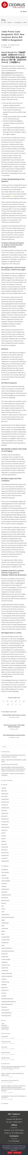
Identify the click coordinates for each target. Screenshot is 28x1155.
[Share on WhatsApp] (20, 704)
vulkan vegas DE (5, 1010)
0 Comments (12, 1038)
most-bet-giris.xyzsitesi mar (7, 951)
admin (5, 45)
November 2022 (5, 821)
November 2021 (5, 855)
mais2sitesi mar (5, 942)
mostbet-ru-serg (5, 982)
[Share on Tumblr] (12, 704)
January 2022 (4, 849)
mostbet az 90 (4, 956)
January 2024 (4, 796)
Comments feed (5, 1027)
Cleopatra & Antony (6, 1041)
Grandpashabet (5, 923)
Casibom (3, 909)
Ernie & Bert (4, 1047)
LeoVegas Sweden (5, 939)
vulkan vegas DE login (6, 1012)
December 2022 (5, 819)
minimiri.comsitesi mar (6, 948)
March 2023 (4, 810)
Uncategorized (7, 47)
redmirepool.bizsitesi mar (7, 998)
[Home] (1, 22)
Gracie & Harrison (5, 1052)
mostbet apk (4, 953)
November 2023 (5, 802)
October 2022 (4, 824)
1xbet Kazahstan (5, 889)
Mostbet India (4, 968)
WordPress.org (4, 1029)
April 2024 (3, 788)
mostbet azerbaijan (5, 959)
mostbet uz (4, 979)
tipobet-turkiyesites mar (7, 1004)
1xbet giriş (3, 886)
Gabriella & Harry (5, 1058)
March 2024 (4, 791)
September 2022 (5, 827)
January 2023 (4, 816)
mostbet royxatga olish (6, 976)
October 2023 (4, 805)
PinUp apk (3, 993)
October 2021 (4, 858)
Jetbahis (3, 931)
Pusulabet (3, 996)
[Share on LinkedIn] (15, 701)
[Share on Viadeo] (16, 704)
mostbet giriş (4, 962)
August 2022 (4, 830)
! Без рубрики (4, 869)
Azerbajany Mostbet (6, 895)
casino (2, 911)
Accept (10, 1152)
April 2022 (3, 841)
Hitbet (2, 925)
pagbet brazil (4, 987)
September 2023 (5, 807)
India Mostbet (4, 928)
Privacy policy (17, 1152)
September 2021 (5, 861)
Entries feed (4, 1025)
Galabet (3, 920)
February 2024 (4, 793)
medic (2, 945)
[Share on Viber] (19, 701)
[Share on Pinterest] (11, 701)
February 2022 (4, 847)
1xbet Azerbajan (5, 878)
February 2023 (4, 813)
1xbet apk (3, 875)
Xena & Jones (4, 1036)
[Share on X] (3, 701)
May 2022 (3, 838)
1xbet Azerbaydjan (5, 880)
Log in (2, 1023)
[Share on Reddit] (7, 704)
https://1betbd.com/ (7, 73)
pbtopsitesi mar (5, 990)
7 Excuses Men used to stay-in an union (14, 715)
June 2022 (3, 835)
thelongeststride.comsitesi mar (8, 1001)
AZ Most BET (4, 892)
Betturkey (3, 903)
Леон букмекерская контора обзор (14, 735)
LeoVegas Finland (5, 937)
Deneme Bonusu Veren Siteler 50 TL (9, 764)
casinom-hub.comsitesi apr (7, 917)
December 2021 (5, 852)
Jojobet (3, 934)
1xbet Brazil (4, 883)
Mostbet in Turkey (5, 965)
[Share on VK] (23, 701)
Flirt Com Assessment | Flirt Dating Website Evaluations (14, 726)
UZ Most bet (4, 1007)
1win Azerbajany (5, 872)
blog (2, 906)
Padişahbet (4, 984)
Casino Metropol (5, 914)
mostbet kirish (4, 970)
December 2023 (5, 799)
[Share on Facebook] (7, 701)
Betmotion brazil (5, 900)
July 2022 (3, 833)
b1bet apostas (4, 897)
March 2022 (4, 844)
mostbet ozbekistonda (6, 973)
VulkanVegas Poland (6, 1015)
